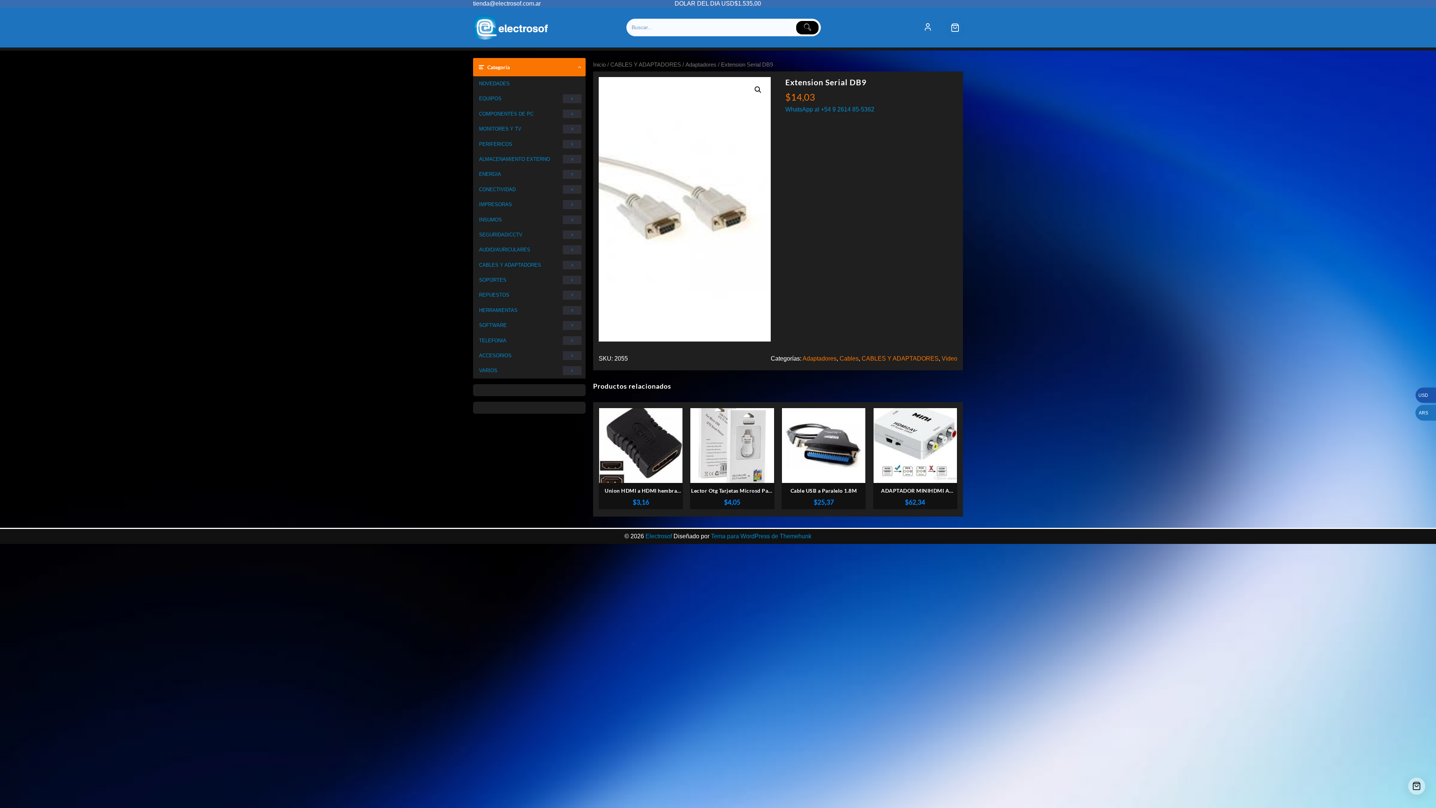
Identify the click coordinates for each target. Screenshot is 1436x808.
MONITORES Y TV (500, 129)
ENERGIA (490, 174)
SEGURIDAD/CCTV (500, 235)
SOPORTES (492, 280)
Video (949, 358)
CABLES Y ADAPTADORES (510, 265)
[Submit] (807, 27)
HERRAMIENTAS (498, 310)
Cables (849, 358)
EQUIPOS (490, 98)
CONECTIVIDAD (497, 189)
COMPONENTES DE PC (506, 114)
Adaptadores (701, 65)
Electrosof (658, 536)
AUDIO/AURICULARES (504, 249)
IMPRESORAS (495, 204)
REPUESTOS (494, 295)
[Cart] (955, 27)
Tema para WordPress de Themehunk (761, 536)
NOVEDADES (494, 83)
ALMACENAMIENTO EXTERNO (514, 159)
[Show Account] (927, 27)
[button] (758, 90)
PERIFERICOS (495, 144)
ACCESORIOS (495, 355)
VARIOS (488, 370)
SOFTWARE (493, 325)
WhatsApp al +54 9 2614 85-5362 (829, 109)
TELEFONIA (492, 340)
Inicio (599, 65)
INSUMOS (490, 220)
